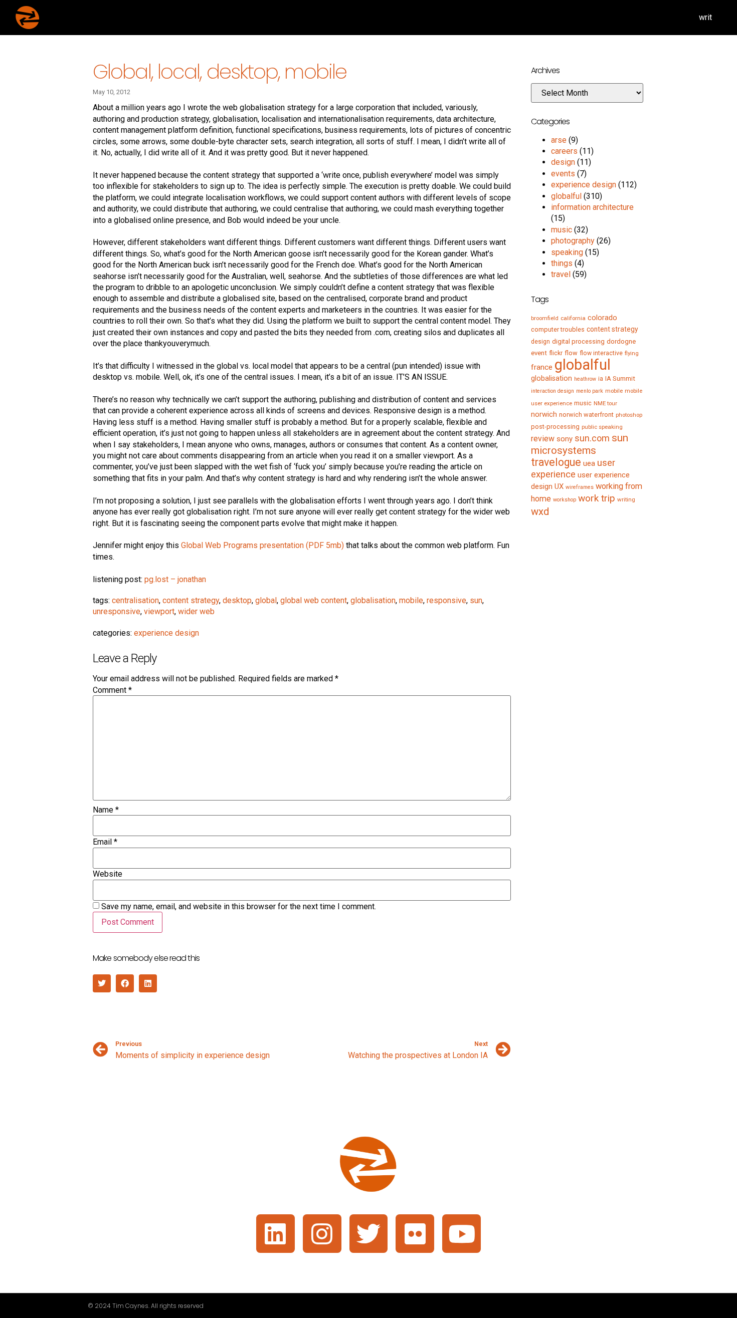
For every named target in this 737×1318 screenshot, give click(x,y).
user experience (573, 468)
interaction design (552, 391)
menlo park (589, 391)
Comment (112, 690)
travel (561, 274)
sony (565, 438)
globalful (566, 196)
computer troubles (558, 329)
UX (559, 486)
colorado (602, 317)
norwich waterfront (586, 414)
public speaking (602, 426)
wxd (540, 511)
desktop (237, 600)
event (539, 353)
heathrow (585, 379)
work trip (596, 498)
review (543, 438)
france (541, 367)
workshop (564, 499)
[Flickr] (415, 1233)
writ (705, 17)
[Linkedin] (275, 1233)
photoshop (629, 414)
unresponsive (116, 611)
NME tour (605, 403)
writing (626, 499)
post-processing (555, 426)
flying (632, 353)
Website (107, 874)
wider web (196, 611)
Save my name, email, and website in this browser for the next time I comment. (238, 907)
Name (106, 810)
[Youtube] (461, 1233)
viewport (159, 611)
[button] (102, 983)
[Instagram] (322, 1233)
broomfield (545, 318)
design (563, 162)
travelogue (556, 462)
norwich (544, 414)
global (266, 600)
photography (573, 240)
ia (600, 378)
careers (564, 151)
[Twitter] (368, 1233)
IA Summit (620, 378)
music (561, 229)
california (573, 318)
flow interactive (601, 353)
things (562, 263)
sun (476, 600)
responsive (446, 600)
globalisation (373, 600)
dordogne (621, 341)
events (563, 173)
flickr (556, 353)
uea (589, 463)
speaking (567, 252)
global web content (313, 600)
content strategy (190, 600)
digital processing (578, 341)
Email (105, 842)
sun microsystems (579, 444)
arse (559, 140)
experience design (166, 633)
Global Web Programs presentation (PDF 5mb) (262, 545)
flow (571, 353)
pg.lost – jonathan (175, 579)
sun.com (592, 438)
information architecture (592, 207)
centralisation (135, 600)
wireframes (580, 487)
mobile (411, 600)
